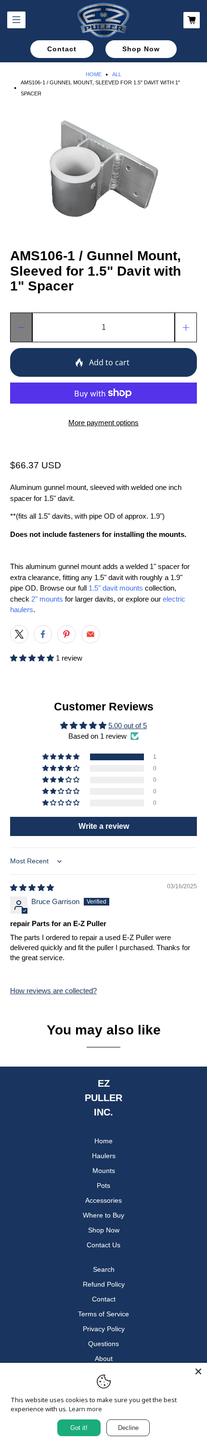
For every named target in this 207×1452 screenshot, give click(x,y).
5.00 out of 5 (127, 725)
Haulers (104, 1156)
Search (104, 1269)
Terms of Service (103, 1314)
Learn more (85, 1409)
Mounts (103, 1170)
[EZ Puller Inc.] (103, 20)
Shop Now (141, 49)
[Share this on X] (19, 634)
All (116, 74)
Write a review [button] (103, 826)
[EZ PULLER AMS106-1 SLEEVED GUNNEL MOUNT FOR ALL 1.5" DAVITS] (103, 169)
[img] (32, 887)
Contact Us (103, 1245)
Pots (103, 1185)
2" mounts (47, 599)
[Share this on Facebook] (43, 634)
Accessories (103, 1200)
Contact (62, 49)
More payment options (103, 422)
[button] (32, 658)
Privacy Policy (104, 1329)
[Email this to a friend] (90, 634)
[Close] (198, 1371)
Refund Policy (104, 1284)
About (104, 1358)
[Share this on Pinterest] (66, 634)
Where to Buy (103, 1215)
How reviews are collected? (53, 991)
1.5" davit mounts (116, 588)
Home (94, 74)
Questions (103, 1343)
